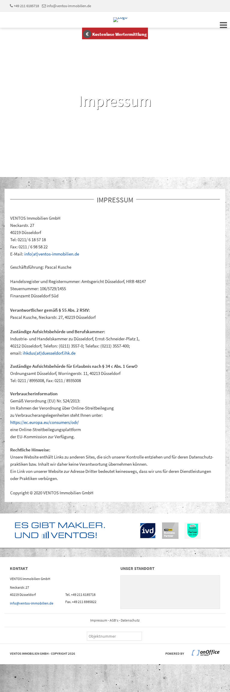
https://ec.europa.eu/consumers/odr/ (44, 422)
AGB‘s (114, 620)
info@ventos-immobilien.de (69, 5)
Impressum (98, 620)
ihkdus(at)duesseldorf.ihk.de (49, 353)
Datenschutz (130, 620)
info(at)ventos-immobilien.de (51, 254)
